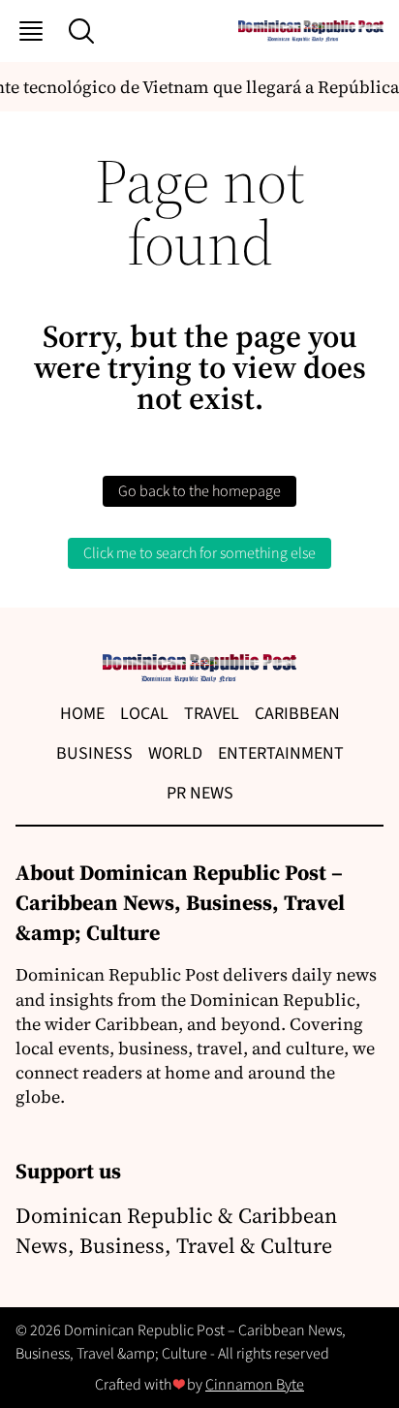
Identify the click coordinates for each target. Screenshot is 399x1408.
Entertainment (281, 753)
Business (94, 753)
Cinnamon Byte (254, 1384)
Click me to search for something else (199, 553)
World (175, 753)
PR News (200, 793)
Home (82, 714)
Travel (211, 714)
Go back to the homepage (199, 491)
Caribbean (297, 714)
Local (144, 714)
